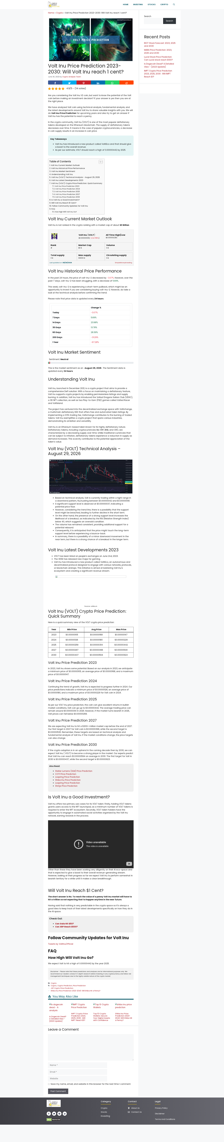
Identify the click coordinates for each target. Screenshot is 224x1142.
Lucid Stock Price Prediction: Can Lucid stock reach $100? (158, 58)
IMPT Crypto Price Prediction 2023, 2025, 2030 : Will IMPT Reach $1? (79, 1017)
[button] (174, 4)
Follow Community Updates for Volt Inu (70, 206)
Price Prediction (79, 985)
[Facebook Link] (49, 1114)
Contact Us (136, 1112)
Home (125, 4)
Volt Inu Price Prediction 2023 (67, 186)
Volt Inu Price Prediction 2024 (67, 189)
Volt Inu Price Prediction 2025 (67, 191)
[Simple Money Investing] (53, 4)
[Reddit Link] (65, 1114)
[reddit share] (126, 82)
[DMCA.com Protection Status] (54, 1119)
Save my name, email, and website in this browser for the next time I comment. (91, 1084)
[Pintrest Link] (59, 1114)
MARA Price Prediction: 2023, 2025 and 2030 (158, 51)
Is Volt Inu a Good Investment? (65, 200)
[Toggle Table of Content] (99, 162)
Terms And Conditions (165, 1119)
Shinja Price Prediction (66, 786)
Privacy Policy (161, 1108)
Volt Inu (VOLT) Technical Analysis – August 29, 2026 (75, 177)
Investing (138, 4)
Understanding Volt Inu (62, 174)
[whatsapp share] (112, 82)
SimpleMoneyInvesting (123, 263)
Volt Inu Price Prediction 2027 (67, 194)
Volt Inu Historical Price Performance (68, 168)
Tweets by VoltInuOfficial (60, 944)
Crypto (164, 4)
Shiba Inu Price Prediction (68, 780)
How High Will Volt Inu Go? (66, 212)
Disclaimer (160, 1113)
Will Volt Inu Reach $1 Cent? (63, 203)
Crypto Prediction (64, 985)
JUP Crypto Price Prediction (62, 988)
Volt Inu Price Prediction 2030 (67, 197)
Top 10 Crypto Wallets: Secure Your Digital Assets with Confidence (101, 1017)
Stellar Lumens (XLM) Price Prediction (73, 771)
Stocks (152, 4)
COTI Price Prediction (65, 774)
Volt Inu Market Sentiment (63, 171)
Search (147, 16)
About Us (135, 1108)
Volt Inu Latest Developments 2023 (67, 180)
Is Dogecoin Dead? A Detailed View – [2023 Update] (57, 1018)
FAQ (53, 209)
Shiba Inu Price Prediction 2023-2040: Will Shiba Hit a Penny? (75, 991)
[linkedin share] (98, 82)
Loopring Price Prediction (67, 777)
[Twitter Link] (54, 1114)
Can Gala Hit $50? (64, 923)
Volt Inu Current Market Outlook (65, 165)
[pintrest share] (84, 82)
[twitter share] (69, 82)
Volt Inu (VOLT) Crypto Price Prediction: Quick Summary (76, 183)
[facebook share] (55, 82)
